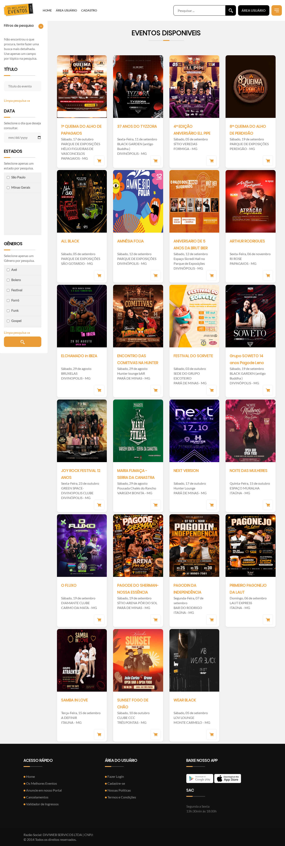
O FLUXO (69, 585)
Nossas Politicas (119, 790)
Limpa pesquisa (15, 100)
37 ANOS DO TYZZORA (137, 126)
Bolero (16, 280)
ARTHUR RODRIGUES (247, 241)
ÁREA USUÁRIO (66, 10)
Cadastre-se (116, 783)
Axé (14, 269)
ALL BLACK (70, 241)
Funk (15, 310)
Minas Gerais (20, 187)
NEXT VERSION (186, 470)
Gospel (16, 321)
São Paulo (18, 177)
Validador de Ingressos (42, 804)
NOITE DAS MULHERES (248, 470)
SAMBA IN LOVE (74, 700)
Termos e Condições (121, 797)
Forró (15, 300)
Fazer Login (115, 776)
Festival (16, 290)
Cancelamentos (36, 797)
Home (30, 776)
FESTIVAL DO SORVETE (193, 355)
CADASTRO (89, 10)
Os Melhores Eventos (41, 783)
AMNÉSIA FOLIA (130, 241)
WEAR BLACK (185, 700)
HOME (47, 10)
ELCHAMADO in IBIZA (79, 355)
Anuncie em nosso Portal (43, 790)
